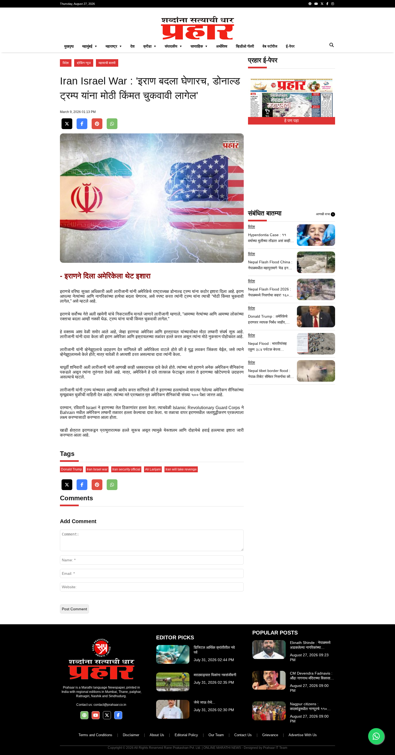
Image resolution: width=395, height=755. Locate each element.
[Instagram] (332, 3)
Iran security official (126, 469)
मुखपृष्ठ (69, 46)
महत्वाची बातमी (107, 63)
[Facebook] (327, 3)
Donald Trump (71, 469)
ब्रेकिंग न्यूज (84, 63)
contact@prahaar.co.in (110, 705)
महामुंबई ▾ (89, 46)
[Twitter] (322, 3)
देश (132, 46)
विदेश (66, 63)
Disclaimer (131, 735)
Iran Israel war (97, 469)
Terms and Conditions (95, 735)
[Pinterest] (97, 124)
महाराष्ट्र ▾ (114, 46)
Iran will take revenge (181, 469)
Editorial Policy (186, 735)
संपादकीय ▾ (173, 46)
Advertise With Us (303, 735)
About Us (157, 735)
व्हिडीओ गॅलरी (245, 46)
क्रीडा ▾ (149, 46)
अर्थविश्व (221, 46)
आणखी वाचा (325, 214)
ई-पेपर (290, 46)
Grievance (270, 735)
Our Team (216, 735)
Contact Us (243, 735)
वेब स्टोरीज (270, 46)
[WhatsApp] (112, 124)
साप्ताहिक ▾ (199, 46)
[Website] (309, 3)
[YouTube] (316, 3)
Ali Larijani (153, 469)
